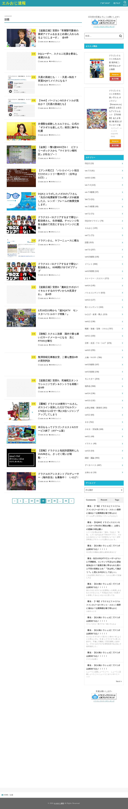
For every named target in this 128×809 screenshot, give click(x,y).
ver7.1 (89, 235)
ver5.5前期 (92, 372)
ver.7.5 (90, 171)
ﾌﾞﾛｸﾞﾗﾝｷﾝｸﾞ (105, 3)
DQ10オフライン (94, 221)
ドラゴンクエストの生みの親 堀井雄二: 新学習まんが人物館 (114, 62)
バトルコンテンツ (95, 293)
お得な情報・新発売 (96, 408)
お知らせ (90, 472)
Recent (104, 500)
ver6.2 (90, 321)
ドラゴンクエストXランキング (103, 26)
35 (37, 501)
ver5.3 (90, 401)
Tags (117, 500)
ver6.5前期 (92, 271)
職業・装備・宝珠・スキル (99, 329)
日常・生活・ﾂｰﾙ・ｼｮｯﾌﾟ (98, 343)
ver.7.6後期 (91, 192)
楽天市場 (115, 79)
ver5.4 (90, 393)
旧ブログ (117, 3)
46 (66, 501)
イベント (91, 264)
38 (55, 501)
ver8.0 (90, 178)
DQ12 (89, 163)
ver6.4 (90, 286)
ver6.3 (90, 300)
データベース (93, 465)
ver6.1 (90, 336)
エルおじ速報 (14, 3)
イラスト (90, 444)
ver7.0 (90, 250)
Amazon (115, 74)
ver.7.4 (90, 185)
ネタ (89, 422)
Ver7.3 (89, 199)
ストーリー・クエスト (97, 278)
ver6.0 (90, 350)
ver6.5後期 (92, 257)
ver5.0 (89, 451)
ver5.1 (89, 436)
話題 (89, 242)
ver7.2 (89, 214)
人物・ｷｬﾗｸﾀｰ (93, 357)
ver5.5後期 (92, 365)
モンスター (92, 379)
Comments (91, 500)
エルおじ (91, 228)
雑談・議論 (92, 458)
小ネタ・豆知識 (94, 429)
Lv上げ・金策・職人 (96, 314)
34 (32, 501)
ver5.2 (89, 415)
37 (49, 501)
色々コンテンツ (94, 307)
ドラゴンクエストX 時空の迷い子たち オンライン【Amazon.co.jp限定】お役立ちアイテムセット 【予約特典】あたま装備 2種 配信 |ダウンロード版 (115, 108)
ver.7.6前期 (91, 206)
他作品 (90, 386)
